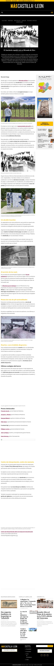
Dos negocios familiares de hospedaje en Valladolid (42, 130)
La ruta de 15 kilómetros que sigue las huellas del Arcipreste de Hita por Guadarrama (43, 146)
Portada (10, 20)
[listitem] (40, 87)
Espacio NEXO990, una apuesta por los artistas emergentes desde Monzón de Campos (43, 135)
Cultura (4, 20)
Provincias (17, 20)
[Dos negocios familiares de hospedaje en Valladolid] (50, 130)
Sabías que (19, 22)
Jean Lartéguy (5, 432)
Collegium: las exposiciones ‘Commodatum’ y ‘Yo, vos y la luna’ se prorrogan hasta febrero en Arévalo (44, 141)
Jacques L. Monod (6, 414)
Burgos (24, 20)
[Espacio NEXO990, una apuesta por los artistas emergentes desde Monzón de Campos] (50, 135)
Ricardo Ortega (32, 20)
